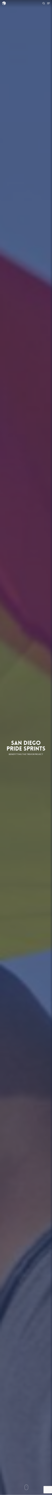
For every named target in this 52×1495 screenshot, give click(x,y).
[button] (48, 3)
